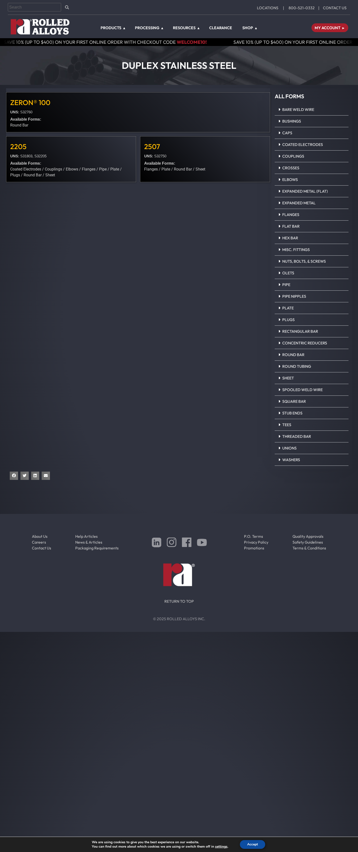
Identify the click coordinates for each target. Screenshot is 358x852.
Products (111, 27)
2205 (18, 146)
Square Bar (294, 401)
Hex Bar (290, 237)
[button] (312, 110)
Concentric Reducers (304, 343)
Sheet (288, 378)
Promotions (254, 548)
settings (221, 846)
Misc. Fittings (296, 249)
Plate (288, 307)
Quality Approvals (307, 536)
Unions (289, 448)
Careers (39, 542)
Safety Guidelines (307, 542)
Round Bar (293, 354)
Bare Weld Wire (298, 109)
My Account (327, 27)
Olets (288, 272)
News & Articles (88, 542)
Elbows (290, 179)
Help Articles (86, 536)
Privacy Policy (256, 542)
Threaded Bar (296, 436)
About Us (39, 536)
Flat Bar (291, 226)
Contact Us (335, 7)
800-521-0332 (302, 7)
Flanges (290, 214)
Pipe (286, 284)
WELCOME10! (141, 42)
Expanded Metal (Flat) (305, 191)
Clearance (220, 27)
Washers (291, 459)
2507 (152, 146)
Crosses (290, 167)
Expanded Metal (299, 202)
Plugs (288, 319)
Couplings (293, 156)
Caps (287, 132)
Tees (286, 424)
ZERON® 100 (30, 102)
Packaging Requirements (97, 548)
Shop (247, 27)
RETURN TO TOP (179, 601)
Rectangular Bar (300, 331)
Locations (267, 7)
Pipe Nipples (294, 296)
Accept (252, 844)
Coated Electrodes (302, 144)
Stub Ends (292, 413)
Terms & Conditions (309, 548)
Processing (147, 27)
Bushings (291, 121)
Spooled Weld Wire (302, 389)
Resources (184, 27)
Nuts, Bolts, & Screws (304, 261)
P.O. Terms (253, 536)
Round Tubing (296, 366)
